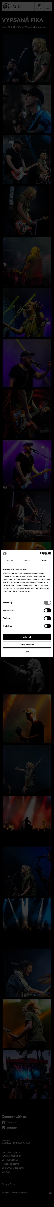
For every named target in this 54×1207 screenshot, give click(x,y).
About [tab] (44, 560)
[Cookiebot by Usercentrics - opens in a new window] (40, 553)
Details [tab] (27, 560)
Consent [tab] (9, 560)
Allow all (27, 637)
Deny (27, 652)
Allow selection (27, 644)
